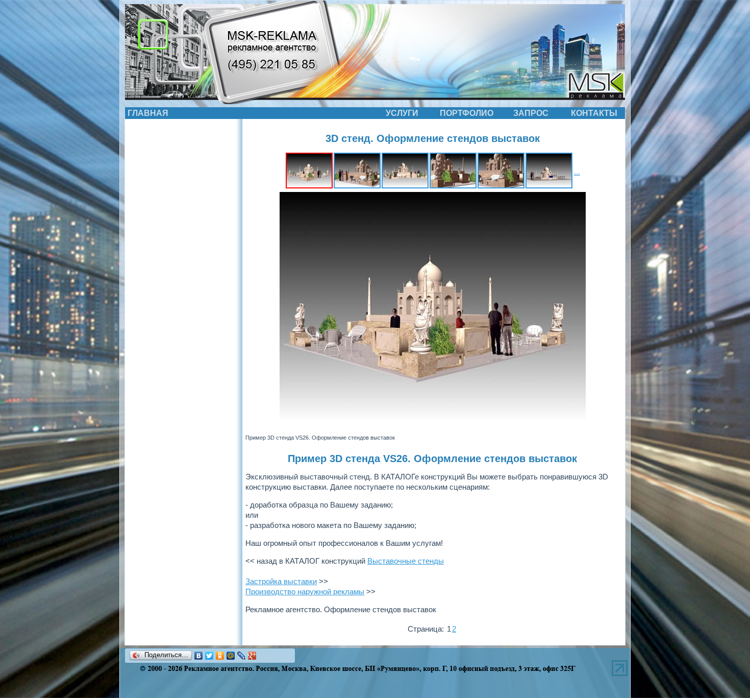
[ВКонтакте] (198, 655)
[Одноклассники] (220, 655)
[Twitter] (209, 655)
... (577, 171)
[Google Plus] (252, 655)
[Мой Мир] (231, 655)
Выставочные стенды (405, 561)
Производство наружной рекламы (304, 591)
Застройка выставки (281, 581)
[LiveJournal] (241, 655)
